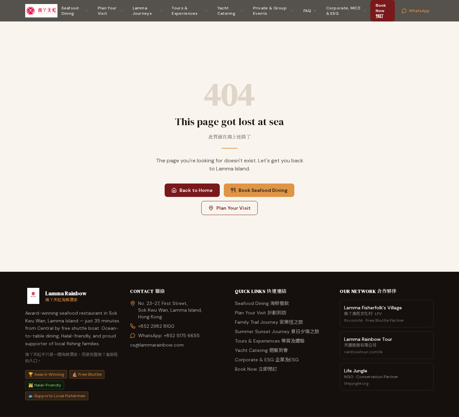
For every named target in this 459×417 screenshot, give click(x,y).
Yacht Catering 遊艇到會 (261, 350)
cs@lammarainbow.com (157, 345)
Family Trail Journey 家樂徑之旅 (269, 322)
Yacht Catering (226, 10)
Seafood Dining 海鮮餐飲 (262, 303)
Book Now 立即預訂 (256, 369)
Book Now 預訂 (381, 11)
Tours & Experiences (185, 10)
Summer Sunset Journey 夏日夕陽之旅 (277, 331)
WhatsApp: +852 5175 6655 (169, 335)
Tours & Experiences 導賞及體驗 (270, 341)
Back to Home (196, 190)
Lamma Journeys (142, 10)
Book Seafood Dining (263, 190)
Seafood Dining (70, 10)
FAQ (307, 10)
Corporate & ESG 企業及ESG (267, 360)
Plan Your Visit (107, 10)
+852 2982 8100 (156, 326)
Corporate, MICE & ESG (343, 10)
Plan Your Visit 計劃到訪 (260, 313)
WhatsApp (419, 10)
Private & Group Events (270, 10)
